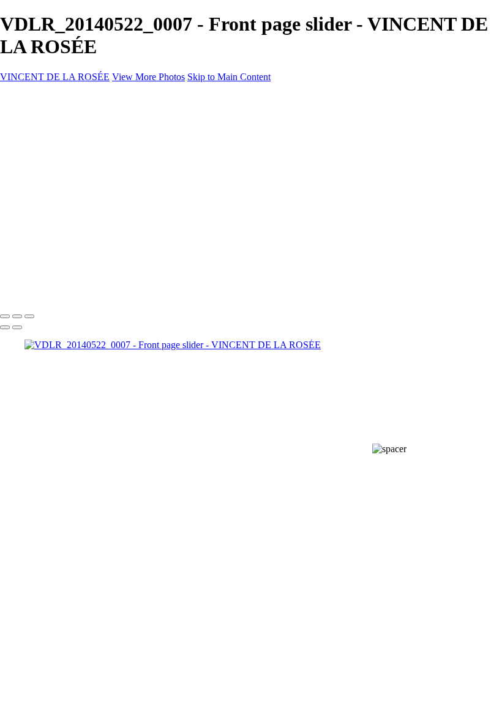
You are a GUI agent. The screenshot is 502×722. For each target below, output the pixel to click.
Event (37, 225)
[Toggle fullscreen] (17, 316)
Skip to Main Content (229, 77)
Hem (34, 214)
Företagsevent (55, 236)
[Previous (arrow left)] (5, 327)
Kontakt (41, 247)
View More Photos (148, 77)
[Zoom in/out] (29, 316)
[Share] (29, 259)
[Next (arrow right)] (17, 327)
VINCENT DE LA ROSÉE (55, 77)
